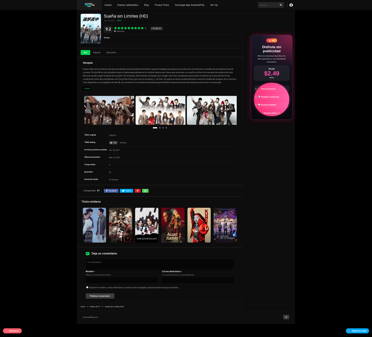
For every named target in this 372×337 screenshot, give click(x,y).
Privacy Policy (162, 5)
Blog (146, 5)
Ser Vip (214, 5)
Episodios (111, 52)
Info (85, 52)
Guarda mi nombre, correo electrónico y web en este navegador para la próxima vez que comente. (134, 287)
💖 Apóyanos (12, 330)
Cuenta (107, 5)
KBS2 (119, 20)
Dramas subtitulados (127, 5)
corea (87, 88)
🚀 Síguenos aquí (357, 330)
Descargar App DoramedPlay (189, 5)
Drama (107, 38)
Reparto (97, 52)
